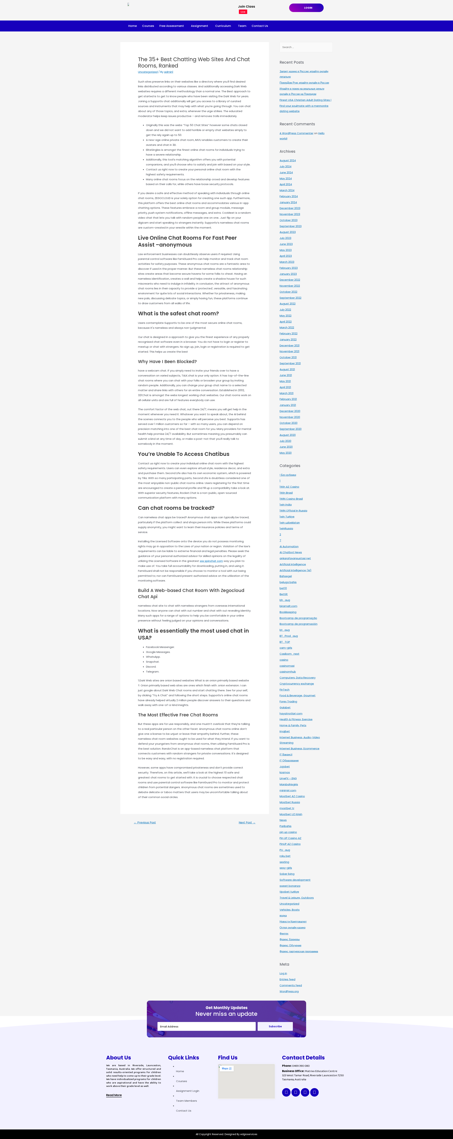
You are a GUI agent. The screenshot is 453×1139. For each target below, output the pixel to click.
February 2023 (289, 268)
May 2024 (286, 178)
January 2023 (288, 274)
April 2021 (285, 387)
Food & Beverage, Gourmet (298, 695)
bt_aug (285, 630)
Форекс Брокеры (290, 939)
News (283, 820)
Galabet (285, 707)
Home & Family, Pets (293, 725)
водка (283, 915)
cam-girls (286, 648)
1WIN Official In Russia (293, 510)
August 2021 (287, 369)
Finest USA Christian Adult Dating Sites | (305, 100)
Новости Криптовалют (293, 921)
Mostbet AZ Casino (292, 796)
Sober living (287, 874)
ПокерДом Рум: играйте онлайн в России (304, 82)
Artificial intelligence (293, 564)
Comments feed (291, 985)
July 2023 (285, 238)
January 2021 (288, 405)
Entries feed (287, 979)
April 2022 (286, 321)
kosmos (285, 772)
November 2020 (290, 417)
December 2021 (290, 345)
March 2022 (287, 327)
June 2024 (286, 172)
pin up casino (288, 832)
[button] (114, 1095)
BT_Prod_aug (289, 636)
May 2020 (286, 453)
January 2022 (288, 339)
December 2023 (290, 208)
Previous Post (145, 822)
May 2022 (285, 315)
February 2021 (288, 399)
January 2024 (288, 202)
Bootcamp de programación (298, 624)
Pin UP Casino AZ (290, 838)
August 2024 (288, 160)
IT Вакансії (286, 754)
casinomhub (288, 671)
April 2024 (286, 184)
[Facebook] (286, 1092)
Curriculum (223, 26)
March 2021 (287, 393)
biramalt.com (288, 606)
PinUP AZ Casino (290, 844)
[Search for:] (306, 47)
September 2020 (291, 429)
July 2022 (285, 309)
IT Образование (289, 760)
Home (132, 26)
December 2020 (290, 411)
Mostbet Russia (290, 802)
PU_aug (285, 850)
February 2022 (288, 333)
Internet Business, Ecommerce (299, 748)
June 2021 (286, 375)
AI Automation (289, 546)
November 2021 (289, 351)
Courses (148, 26)
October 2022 (288, 292)
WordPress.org (289, 991)
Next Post (247, 822)
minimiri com (288, 790)
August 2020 (288, 435)
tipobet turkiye (289, 891)
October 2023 (288, 220)
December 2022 (290, 280)
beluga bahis (288, 582)
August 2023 (288, 232)
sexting (284, 862)
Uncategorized (148, 72)
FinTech (284, 689)
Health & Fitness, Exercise (296, 719)
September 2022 (290, 298)
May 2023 (286, 250)
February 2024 (289, 196)
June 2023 (286, 244)
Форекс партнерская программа (299, 951)
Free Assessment (171, 26)
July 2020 (285, 441)
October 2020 (288, 423)
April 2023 (286, 256)
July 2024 (285, 166)
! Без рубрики (288, 475)
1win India (286, 504)
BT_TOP (285, 642)
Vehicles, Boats (290, 910)
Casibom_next (289, 654)
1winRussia (286, 528)
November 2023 (290, 214)
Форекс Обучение (290, 945)
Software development (295, 880)
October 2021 (288, 357)
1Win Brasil (286, 493)
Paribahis (285, 826)
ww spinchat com (211, 561)
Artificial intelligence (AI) (295, 570)
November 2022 (290, 286)
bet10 (283, 588)
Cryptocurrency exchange (297, 683)
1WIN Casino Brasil (291, 499)
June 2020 (286, 447)
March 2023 (287, 262)
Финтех (284, 933)
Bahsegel (286, 576)
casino (284, 660)
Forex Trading (288, 701)
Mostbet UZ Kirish (291, 814)
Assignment (199, 26)
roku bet (285, 856)
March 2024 (287, 190)
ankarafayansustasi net (295, 558)
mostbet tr (287, 808)
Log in (283, 973)
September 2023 (291, 226)
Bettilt (284, 594)
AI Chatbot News (291, 552)
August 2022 (288, 303)
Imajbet (285, 731)
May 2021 (285, 381)
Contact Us (260, 26)
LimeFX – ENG (288, 778)
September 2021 (290, 363)
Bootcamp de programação (298, 618)
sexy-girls (286, 868)
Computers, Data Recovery (298, 677)
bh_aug (285, 600)
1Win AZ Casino (289, 487)
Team (242, 26)
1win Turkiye (287, 516)
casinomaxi (287, 666)
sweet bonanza (290, 886)
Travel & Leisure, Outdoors (297, 897)
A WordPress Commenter (296, 133)
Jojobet (285, 766)
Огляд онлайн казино (292, 927)
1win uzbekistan (290, 522)
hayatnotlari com (291, 713)
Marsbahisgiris (289, 784)
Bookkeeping (288, 612)
